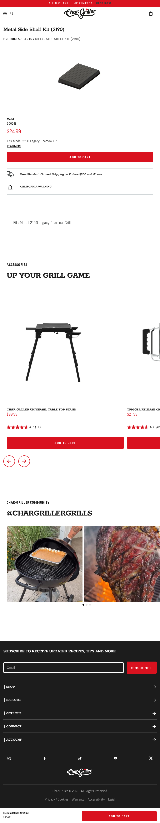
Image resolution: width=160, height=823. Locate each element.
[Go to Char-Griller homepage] (80, 13)
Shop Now (103, 3)
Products (11, 39)
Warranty (78, 799)
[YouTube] (115, 758)
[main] (80, 320)
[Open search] (11, 13)
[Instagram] (9, 758)
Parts (27, 39)
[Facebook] (44, 758)
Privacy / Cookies (56, 799)
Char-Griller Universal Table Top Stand (41, 410)
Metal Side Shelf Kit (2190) (58, 39)
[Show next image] (24, 461)
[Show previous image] (9, 461)
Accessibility (96, 799)
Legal (111, 799)
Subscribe (141, 668)
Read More (14, 146)
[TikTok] (80, 758)
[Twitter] (150, 758)
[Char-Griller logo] (80, 772)
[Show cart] (150, 13)
